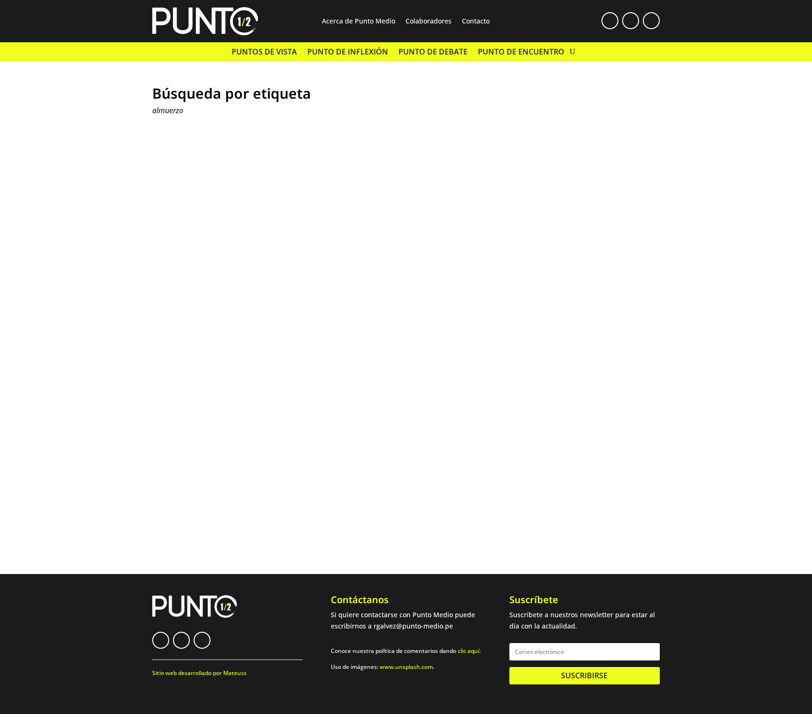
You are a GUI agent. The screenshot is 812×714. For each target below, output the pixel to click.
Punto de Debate (433, 52)
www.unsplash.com (406, 667)
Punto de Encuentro (521, 52)
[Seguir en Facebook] (609, 20)
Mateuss (235, 673)
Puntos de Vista (264, 52)
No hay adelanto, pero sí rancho (229, 464)
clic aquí (468, 651)
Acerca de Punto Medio (358, 21)
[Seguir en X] (630, 20)
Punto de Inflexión (347, 52)
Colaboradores (429, 21)
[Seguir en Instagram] (651, 20)
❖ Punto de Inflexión (242, 478)
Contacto (476, 21)
